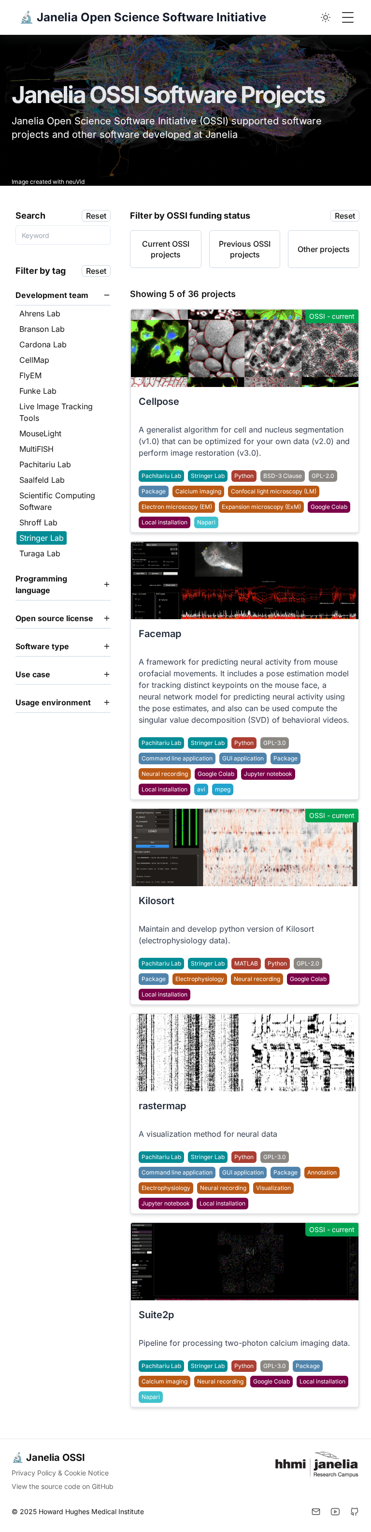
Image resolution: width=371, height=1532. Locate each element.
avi (201, 789)
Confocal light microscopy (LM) (273, 491)
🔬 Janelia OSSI (48, 1457)
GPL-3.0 (274, 742)
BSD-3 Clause (282, 475)
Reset (96, 216)
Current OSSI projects (165, 249)
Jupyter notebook (268, 773)
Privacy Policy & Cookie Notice (60, 1473)
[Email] (316, 1511)
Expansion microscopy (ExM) (261, 506)
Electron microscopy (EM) (177, 506)
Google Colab (329, 506)
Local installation (164, 522)
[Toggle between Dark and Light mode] (325, 17)
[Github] (354, 1511)
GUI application (243, 758)
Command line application (177, 758)
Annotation (322, 1172)
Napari (206, 522)
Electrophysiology (199, 978)
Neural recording (165, 773)
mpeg (222, 789)
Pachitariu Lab (161, 475)
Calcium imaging (198, 491)
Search (30, 215)
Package (154, 491)
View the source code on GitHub (63, 1486)
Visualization (273, 1187)
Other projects (324, 249)
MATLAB (246, 963)
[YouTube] (335, 1511)
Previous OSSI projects (245, 249)
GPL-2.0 (323, 475)
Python (244, 475)
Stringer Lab (208, 475)
